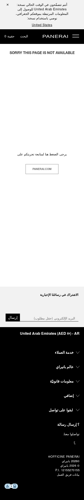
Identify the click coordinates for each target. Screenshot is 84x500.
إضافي (69, 395)
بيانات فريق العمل (68, 474)
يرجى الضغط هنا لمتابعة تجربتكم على (42, 154)
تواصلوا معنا (72, 434)
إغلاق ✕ (7, 4)
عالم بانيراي (65, 366)
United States (42, 25)
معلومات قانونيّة (62, 381)
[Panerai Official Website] (55, 36)
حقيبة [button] (9, 36)
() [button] (50, 333)
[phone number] (42, 443)
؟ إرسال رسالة (68, 424)
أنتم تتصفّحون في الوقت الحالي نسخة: (42, 6)
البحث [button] (24, 36)
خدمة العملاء (64, 352)
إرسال (12, 317)
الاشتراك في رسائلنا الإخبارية (59, 294)
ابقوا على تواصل (61, 409)
